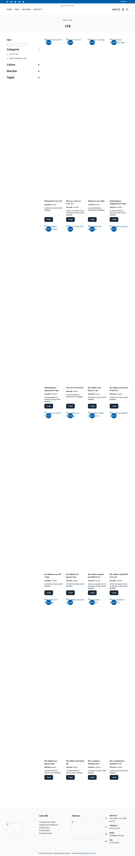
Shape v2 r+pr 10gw (96, 201)
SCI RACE (55, 208)
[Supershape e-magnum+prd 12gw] (119, 117)
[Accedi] (123, 9)
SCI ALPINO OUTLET (78, 210)
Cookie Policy (44, 828)
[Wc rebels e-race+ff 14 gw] (53, 491)
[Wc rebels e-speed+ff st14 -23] (119, 491)
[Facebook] (7, 1)
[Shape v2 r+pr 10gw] (97, 117)
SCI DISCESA (48, 208)
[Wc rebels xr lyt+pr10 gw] (75, 677)
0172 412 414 (114, 828)
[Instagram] (11, 1)
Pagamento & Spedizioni (48, 825)
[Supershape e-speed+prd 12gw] (53, 304)
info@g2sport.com (116, 835)
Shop (17, 9)
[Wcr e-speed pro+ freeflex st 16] (119, 677)
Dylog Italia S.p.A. (90, 853)
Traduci (123, 1)
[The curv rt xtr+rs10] (75, 304)
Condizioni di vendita (47, 822)
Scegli (49, 219)
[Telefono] (19, 1)
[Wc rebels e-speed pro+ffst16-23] (97, 491)
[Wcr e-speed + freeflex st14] (97, 677)
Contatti (37, 9)
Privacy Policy (44, 830)
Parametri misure (45, 833)
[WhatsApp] (23, 1)
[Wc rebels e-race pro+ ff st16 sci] (119, 304)
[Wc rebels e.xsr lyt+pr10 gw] (53, 677)
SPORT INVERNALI (99, 210)
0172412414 (114, 843)
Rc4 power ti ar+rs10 (53, 201)
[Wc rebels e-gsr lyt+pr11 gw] (97, 304)
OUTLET (68, 210)
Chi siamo (26, 9)
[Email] (15, 1)
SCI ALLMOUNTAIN (93, 208)
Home (9, 9)
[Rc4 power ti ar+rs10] (53, 117)
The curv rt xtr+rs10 (74, 388)
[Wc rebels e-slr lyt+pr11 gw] (75, 491)
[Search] (127, 9)
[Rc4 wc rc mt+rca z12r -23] (75, 117)
